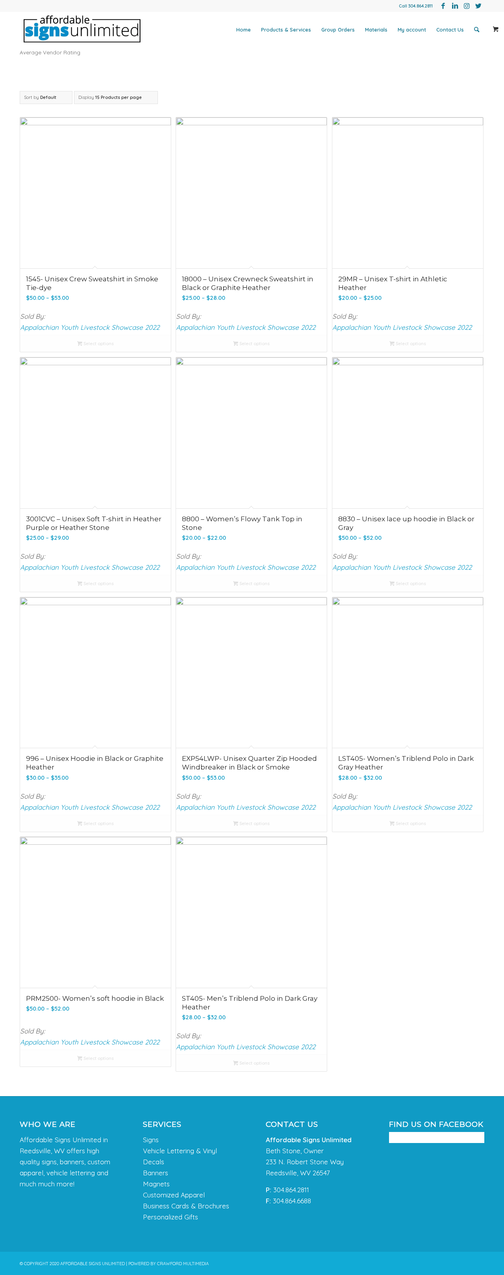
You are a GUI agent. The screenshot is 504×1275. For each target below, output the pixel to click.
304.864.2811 (420, 6)
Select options (98, 343)
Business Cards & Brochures (186, 1206)
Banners (155, 1173)
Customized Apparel (174, 1195)
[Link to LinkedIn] (455, 6)
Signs (151, 1140)
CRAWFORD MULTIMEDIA (183, 1263)
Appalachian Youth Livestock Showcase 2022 (89, 327)
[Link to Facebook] (443, 6)
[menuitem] (243, 29)
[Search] (476, 29)
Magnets (156, 1184)
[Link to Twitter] (478, 6)
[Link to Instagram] (466, 6)
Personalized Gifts (170, 1217)
